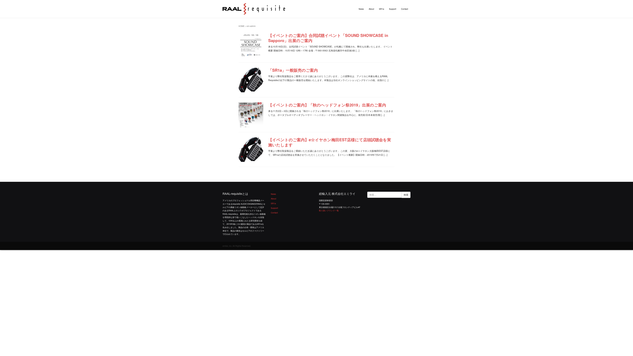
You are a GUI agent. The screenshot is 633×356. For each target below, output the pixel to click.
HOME (241, 26)
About (371, 8)
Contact (404, 8)
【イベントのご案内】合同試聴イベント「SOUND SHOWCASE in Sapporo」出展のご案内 (328, 37)
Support (392, 8)
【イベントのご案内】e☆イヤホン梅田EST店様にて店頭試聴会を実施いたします (329, 142)
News (361, 8)
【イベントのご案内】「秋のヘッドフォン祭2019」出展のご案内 (327, 105)
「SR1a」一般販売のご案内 (293, 70)
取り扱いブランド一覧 (329, 210)
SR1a (381, 8)
